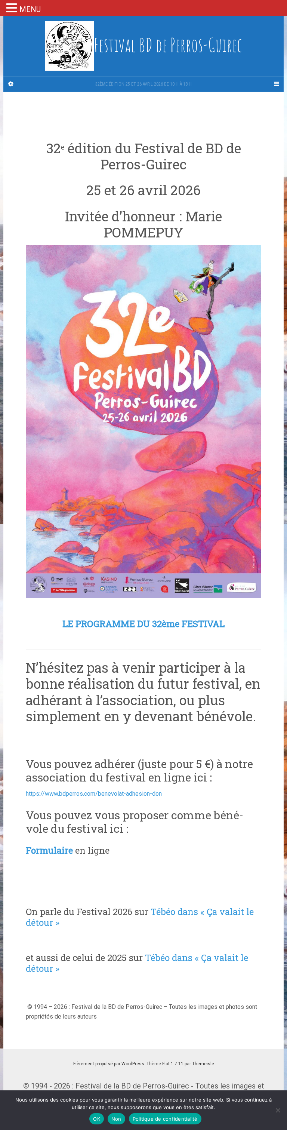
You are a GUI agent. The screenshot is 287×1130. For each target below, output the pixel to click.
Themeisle (203, 1063)
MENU (30, 9)
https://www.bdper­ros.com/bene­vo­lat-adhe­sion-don (94, 793)
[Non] (277, 1110)
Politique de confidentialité (165, 1119)
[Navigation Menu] (276, 84)
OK (96, 1119)
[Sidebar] (10, 84)
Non (116, 1119)
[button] (12, 9)
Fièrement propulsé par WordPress (108, 1063)
